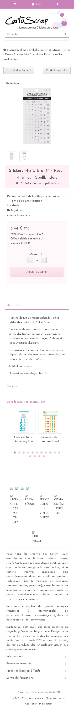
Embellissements (39, 50)
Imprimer (17, 210)
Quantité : (37, 254)
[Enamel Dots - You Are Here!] (50, 422)
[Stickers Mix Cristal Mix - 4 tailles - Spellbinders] (11, 156)
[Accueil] (4, 50)
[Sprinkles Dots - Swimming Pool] (24, 422)
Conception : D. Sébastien (38, 704)
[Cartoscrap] (37, 12)
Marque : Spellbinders (46, 183)
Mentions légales (32, 698)
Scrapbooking (17, 50)
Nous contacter (55, 698)
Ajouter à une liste (18, 215)
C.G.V (16, 698)
